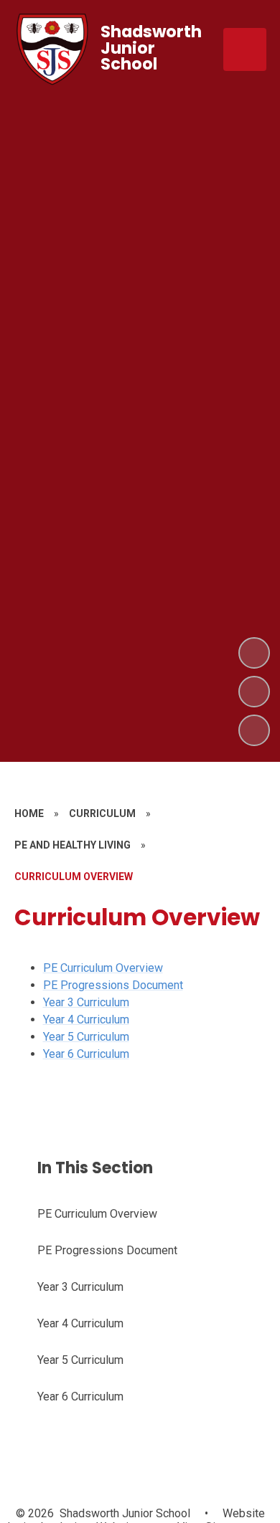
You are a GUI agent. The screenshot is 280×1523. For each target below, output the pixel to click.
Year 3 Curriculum (86, 1002)
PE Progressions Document (113, 985)
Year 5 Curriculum (86, 1037)
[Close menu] (244, 49)
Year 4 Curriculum (86, 1019)
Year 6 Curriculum (86, 1054)
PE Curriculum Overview (103, 968)
